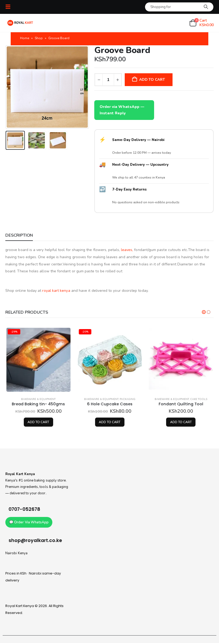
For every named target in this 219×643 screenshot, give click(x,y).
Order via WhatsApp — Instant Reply (122, 110)
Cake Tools (198, 399)
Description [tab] (19, 235)
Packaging (127, 399)
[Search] (205, 6)
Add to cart (152, 79)
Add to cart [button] (38, 422)
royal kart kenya (56, 290)
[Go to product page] (181, 360)
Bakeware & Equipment (38, 399)
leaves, (127, 249)
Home (24, 38)
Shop (39, 38)
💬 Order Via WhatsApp (29, 522)
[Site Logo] (20, 22)
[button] (9, 6)
